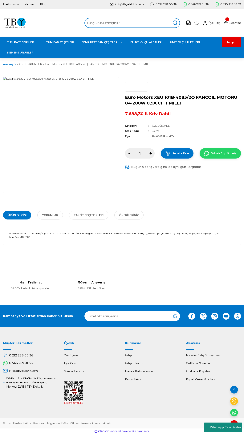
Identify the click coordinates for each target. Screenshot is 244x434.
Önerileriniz (129, 215)
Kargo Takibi (133, 379)
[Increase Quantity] (150, 153)
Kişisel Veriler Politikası (200, 379)
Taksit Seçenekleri (89, 215)
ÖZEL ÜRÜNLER (161, 125)
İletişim (130, 355)
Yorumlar (50, 215)
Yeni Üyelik (71, 355)
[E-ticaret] (121, 431)
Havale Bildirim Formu (140, 371)
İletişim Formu (134, 363)
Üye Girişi (70, 363)
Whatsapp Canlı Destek (225, 427)
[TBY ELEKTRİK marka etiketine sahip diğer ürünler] (136, 86)
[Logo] (15, 23)
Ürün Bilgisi (17, 215)
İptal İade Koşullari (198, 371)
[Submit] (175, 316)
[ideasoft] (102, 431)
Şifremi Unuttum (75, 371)
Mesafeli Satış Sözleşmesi (203, 355)
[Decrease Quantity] (129, 153)
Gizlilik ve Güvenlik (198, 363)
